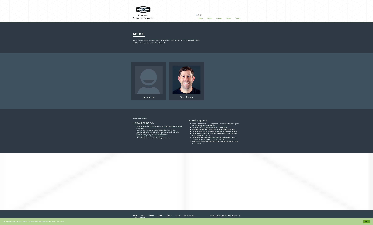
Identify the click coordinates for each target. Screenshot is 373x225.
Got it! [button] (367, 221)
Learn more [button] (60, 221)
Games (209, 18)
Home (135, 215)
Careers (219, 18)
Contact (237, 18)
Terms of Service (139, 218)
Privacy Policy (189, 215)
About (201, 18)
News (228, 18)
